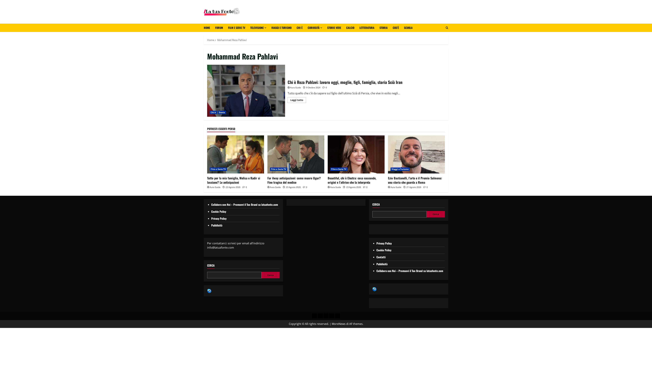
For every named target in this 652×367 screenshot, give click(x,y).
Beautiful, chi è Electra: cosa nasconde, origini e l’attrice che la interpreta (352, 180)
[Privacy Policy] (314, 315)
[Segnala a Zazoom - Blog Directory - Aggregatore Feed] (209, 290)
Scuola (408, 28)
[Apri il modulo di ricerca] (447, 27)
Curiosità (314, 28)
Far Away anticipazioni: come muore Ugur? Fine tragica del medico (294, 180)
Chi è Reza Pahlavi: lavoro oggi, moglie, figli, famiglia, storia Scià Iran (246, 91)
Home (207, 28)
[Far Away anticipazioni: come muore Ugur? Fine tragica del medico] (295, 154)
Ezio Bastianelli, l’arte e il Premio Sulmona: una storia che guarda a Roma (415, 180)
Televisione (257, 28)
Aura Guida (295, 87)
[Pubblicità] (326, 315)
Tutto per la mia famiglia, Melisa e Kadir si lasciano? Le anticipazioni (233, 180)
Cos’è (396, 28)
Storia (383, 28)
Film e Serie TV (236, 28)
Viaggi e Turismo (281, 28)
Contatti (381, 257)
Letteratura (366, 28)
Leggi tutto (298, 99)
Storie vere (334, 28)
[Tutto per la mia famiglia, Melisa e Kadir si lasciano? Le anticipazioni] (235, 154)
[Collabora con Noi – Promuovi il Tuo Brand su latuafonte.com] (320, 315)
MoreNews (339, 324)
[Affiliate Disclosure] (331, 315)
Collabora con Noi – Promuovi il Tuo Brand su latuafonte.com (244, 205)
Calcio (350, 28)
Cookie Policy (218, 211)
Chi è (300, 28)
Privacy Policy (219, 218)
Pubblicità (216, 225)
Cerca (211, 265)
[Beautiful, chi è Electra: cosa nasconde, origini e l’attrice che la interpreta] (356, 154)
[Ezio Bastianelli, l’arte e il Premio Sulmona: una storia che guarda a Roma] (416, 154)
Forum (219, 28)
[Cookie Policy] (337, 315)
